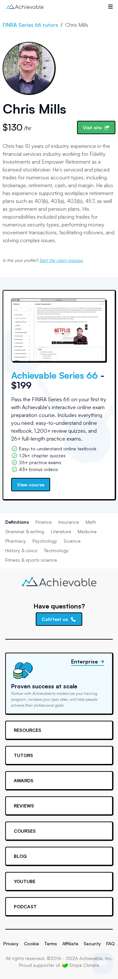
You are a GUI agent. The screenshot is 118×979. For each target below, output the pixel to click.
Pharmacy (15, 541)
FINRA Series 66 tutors (30, 25)
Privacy (11, 943)
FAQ (110, 943)
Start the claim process (61, 260)
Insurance (68, 522)
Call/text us (55, 619)
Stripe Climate (84, 965)
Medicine (87, 531)
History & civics (21, 550)
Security (92, 943)
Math (91, 522)
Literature (61, 531)
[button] (110, 6)
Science (72, 541)
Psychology (44, 541)
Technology (56, 550)
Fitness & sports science (31, 560)
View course (30, 484)
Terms (50, 943)
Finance (43, 522)
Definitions (17, 522)
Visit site (92, 127)
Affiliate (70, 943)
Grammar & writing (24, 531)
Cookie (31, 943)
